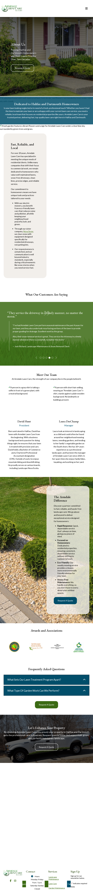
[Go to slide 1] (40, 357)
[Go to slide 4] (49, 357)
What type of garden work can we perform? (33, 690)
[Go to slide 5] (52, 357)
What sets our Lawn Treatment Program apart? (34, 679)
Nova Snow (28, 231)
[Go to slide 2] (43, 357)
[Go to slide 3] (46, 357)
